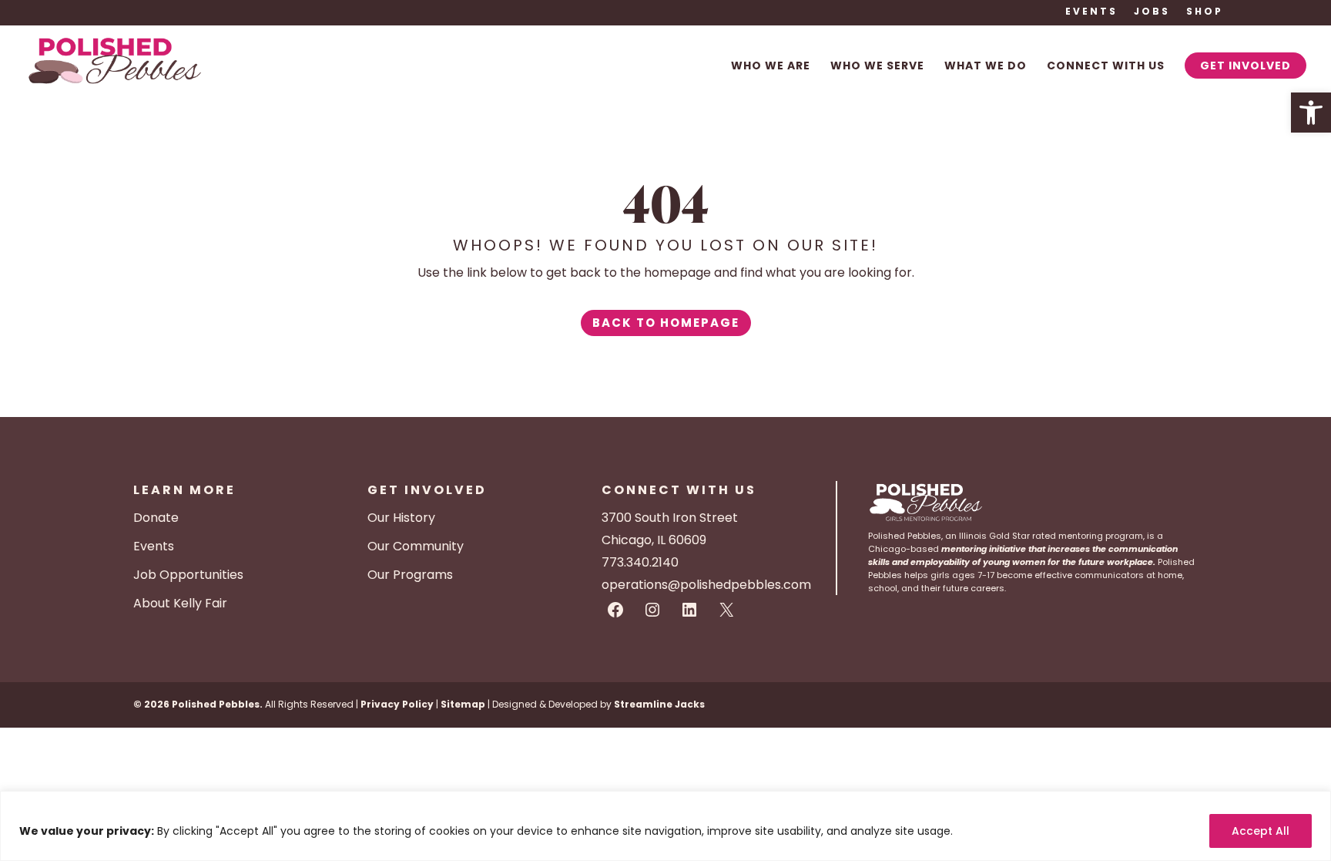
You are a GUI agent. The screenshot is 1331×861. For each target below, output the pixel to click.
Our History (401, 517)
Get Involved (1245, 65)
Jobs (1152, 12)
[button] (1311, 112)
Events (1091, 12)
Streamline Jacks (659, 704)
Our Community (415, 546)
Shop (1204, 12)
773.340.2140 (640, 562)
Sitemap (463, 704)
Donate (156, 517)
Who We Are (770, 66)
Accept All (1260, 831)
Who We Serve (877, 66)
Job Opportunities (188, 575)
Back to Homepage (665, 322)
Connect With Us (1106, 66)
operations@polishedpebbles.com (706, 585)
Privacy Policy (397, 704)
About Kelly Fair (180, 603)
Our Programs (410, 575)
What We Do (985, 66)
